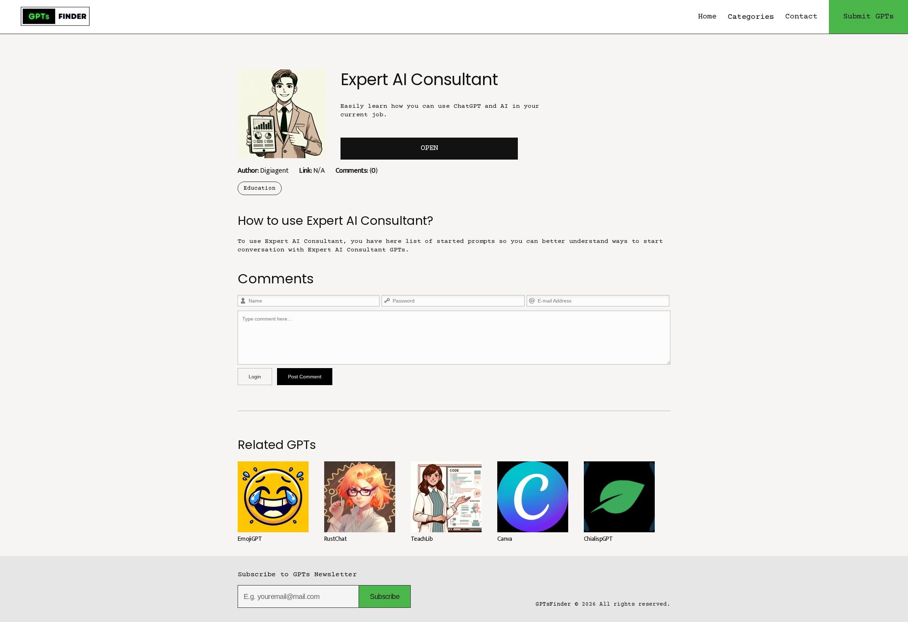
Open (429, 148)
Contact (801, 16)
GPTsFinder (553, 604)
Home (707, 16)
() (357, 170)
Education (260, 188)
